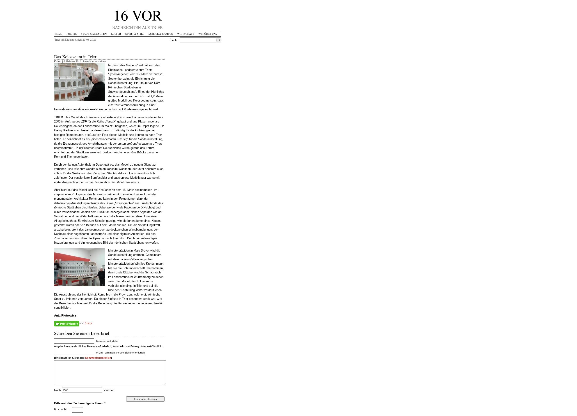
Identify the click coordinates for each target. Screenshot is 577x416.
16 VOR (137, 15)
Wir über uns (207, 33)
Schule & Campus (161, 33)
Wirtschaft (185, 33)
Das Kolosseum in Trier (75, 56)
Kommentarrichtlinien (98, 357)
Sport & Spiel (134, 33)
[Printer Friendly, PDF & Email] (66, 323)
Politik (71, 33)
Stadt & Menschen (94, 33)
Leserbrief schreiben (94, 61)
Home (58, 33)
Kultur (116, 33)
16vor (88, 323)
